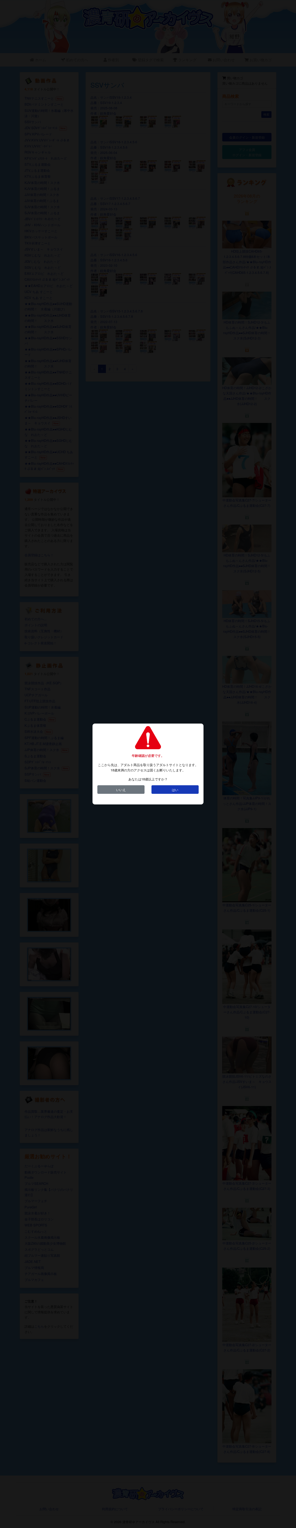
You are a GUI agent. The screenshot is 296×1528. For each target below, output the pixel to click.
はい (175, 789)
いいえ (121, 789)
